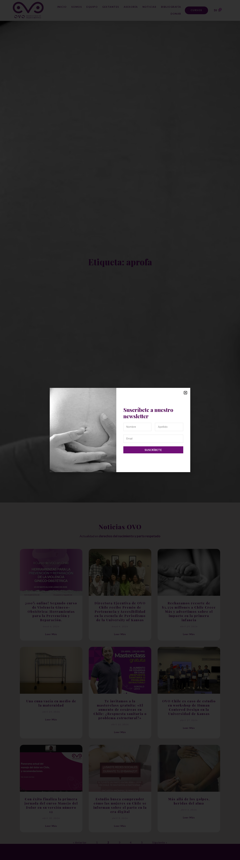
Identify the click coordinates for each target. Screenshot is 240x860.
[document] (120, 430)
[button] (185, 392)
